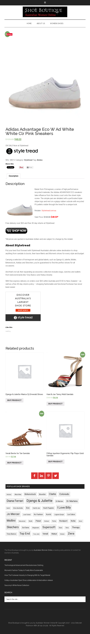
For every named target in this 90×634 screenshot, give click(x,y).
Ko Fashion (38, 514)
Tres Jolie (36, 534)
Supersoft (48, 527)
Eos (27, 508)
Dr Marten (59, 501)
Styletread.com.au (49, 210)
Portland (46, 521)
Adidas (40, 160)
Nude (30, 521)
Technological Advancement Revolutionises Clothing (23, 565)
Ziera (71, 533)
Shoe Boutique (44, 12)
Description (13, 176)
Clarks (52, 494)
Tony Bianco (11, 534)
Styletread (28, 160)
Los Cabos (71, 514)
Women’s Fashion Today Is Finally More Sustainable (23, 570)
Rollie (73, 521)
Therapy (76, 527)
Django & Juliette (39, 501)
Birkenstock (30, 494)
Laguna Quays (59, 514)
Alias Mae (18, 494)
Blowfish (42, 494)
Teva (67, 528)
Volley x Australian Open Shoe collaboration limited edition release (28, 580)
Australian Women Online (43, 550)
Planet (38, 521)
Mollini (11, 520)
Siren (80, 521)
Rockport (63, 521)
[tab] (13, 176)
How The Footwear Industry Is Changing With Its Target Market (27, 575)
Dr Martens (72, 501)
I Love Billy (64, 507)
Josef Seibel (26, 514)
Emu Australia (18, 508)
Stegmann (35, 528)
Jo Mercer (13, 514)
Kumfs (48, 514)
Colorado (64, 494)
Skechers (13, 527)
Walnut (54, 534)
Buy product (14, 400)
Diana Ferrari (15, 501)
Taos (60, 528)
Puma (54, 521)
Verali (45, 533)
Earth (8, 508)
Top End (25, 533)
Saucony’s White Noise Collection (16, 585)
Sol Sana (25, 528)
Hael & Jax (36, 508)
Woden (62, 534)
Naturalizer (22, 521)
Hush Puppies (48, 508)
